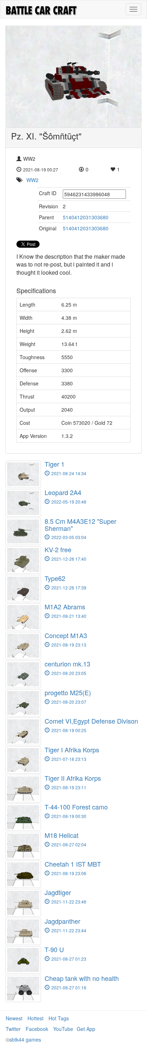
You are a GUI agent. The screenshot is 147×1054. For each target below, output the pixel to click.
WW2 (32, 179)
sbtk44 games (25, 1039)
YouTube (63, 1028)
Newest (14, 1018)
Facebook (37, 1028)
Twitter (13, 1028)
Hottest (35, 1018)
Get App (86, 1028)
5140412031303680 (85, 217)
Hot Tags (59, 1018)
